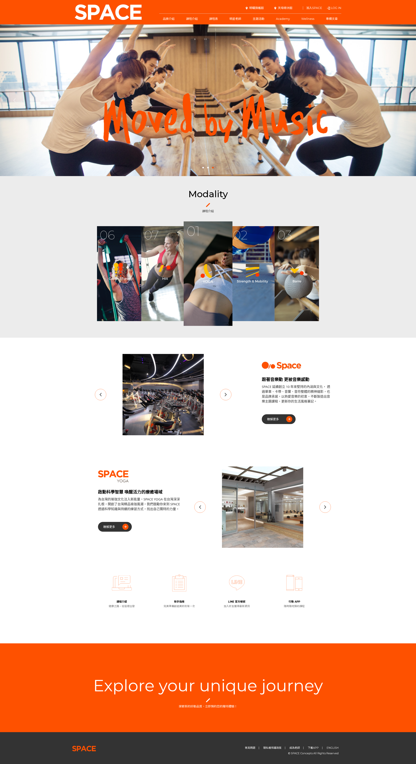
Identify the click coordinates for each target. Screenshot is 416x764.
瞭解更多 (273, 419)
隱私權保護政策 (272, 747)
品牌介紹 (169, 19)
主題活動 (258, 19)
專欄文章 (332, 19)
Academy (283, 19)
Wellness (307, 19)
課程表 (213, 19)
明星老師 (235, 19)
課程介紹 (192, 19)
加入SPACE (314, 8)
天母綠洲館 (285, 8)
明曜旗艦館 (256, 8)
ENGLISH (333, 747)
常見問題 (250, 747)
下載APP (313, 747)
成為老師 (294, 747)
